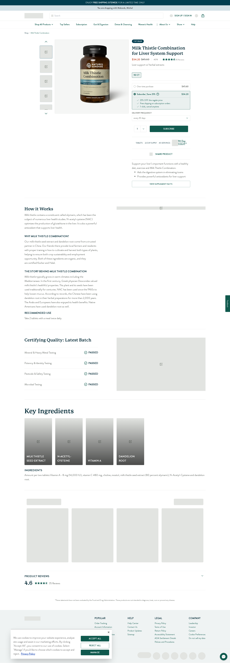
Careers (192, 630)
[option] (46, 52)
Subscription (81, 24)
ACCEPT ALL (95, 638)
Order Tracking (101, 623)
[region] (61, 644)
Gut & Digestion (100, 24)
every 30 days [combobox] (139, 118)
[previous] (46, 42)
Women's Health (145, 24)
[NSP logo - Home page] (33, 15)
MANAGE (95, 652)
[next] (46, 113)
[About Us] (169, 24)
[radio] (135, 86)
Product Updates (135, 630)
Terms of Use (160, 627)
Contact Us (132, 627)
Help (193, 24)
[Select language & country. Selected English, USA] (196, 15)
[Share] (183, 24)
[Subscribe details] (157, 94)
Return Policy (160, 630)
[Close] (109, 632)
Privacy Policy (160, 623)
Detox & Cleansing (123, 24)
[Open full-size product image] (92, 77)
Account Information (103, 627)
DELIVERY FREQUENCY (142, 113)
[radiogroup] (161, 75)
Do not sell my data (197, 638)
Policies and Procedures (164, 641)
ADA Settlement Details (165, 638)
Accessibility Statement (165, 634)
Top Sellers (65, 24)
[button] (223, 656)
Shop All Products (43, 24)
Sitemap (131, 634)
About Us (163, 24)
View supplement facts (161, 184)
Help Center (133, 623)
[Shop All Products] (52, 24)
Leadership (193, 623)
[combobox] (143, 129)
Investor (192, 627)
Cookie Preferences (197, 634)
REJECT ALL (95, 645)
